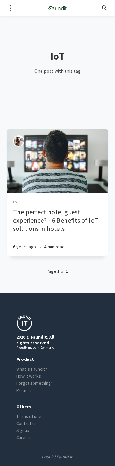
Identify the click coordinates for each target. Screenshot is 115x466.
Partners (24, 390)
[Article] (57, 161)
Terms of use (28, 416)
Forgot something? (34, 383)
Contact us (26, 423)
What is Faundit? (31, 369)
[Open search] (104, 8)
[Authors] (18, 141)
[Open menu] (10, 8)
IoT (16, 202)
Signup (22, 430)
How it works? (29, 376)
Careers (24, 437)
